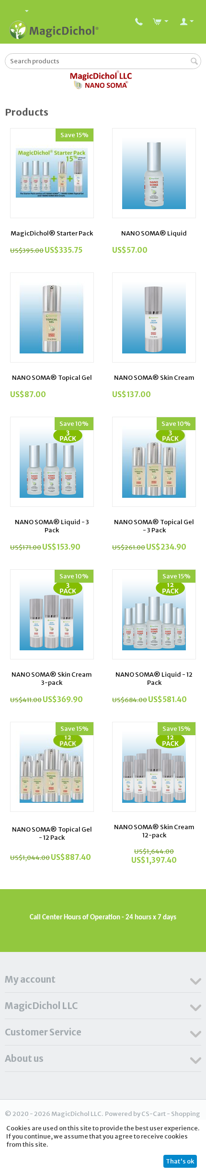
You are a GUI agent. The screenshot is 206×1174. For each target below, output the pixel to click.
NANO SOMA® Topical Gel (52, 378)
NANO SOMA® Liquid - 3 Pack (52, 526)
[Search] (194, 62)
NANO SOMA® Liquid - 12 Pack (154, 678)
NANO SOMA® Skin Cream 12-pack (154, 831)
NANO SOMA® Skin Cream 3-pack (51, 678)
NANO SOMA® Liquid (154, 233)
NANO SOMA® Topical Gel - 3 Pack (154, 526)
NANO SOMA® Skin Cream (154, 378)
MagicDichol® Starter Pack (52, 233)
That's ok (180, 1161)
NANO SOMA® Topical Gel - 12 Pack (52, 833)
